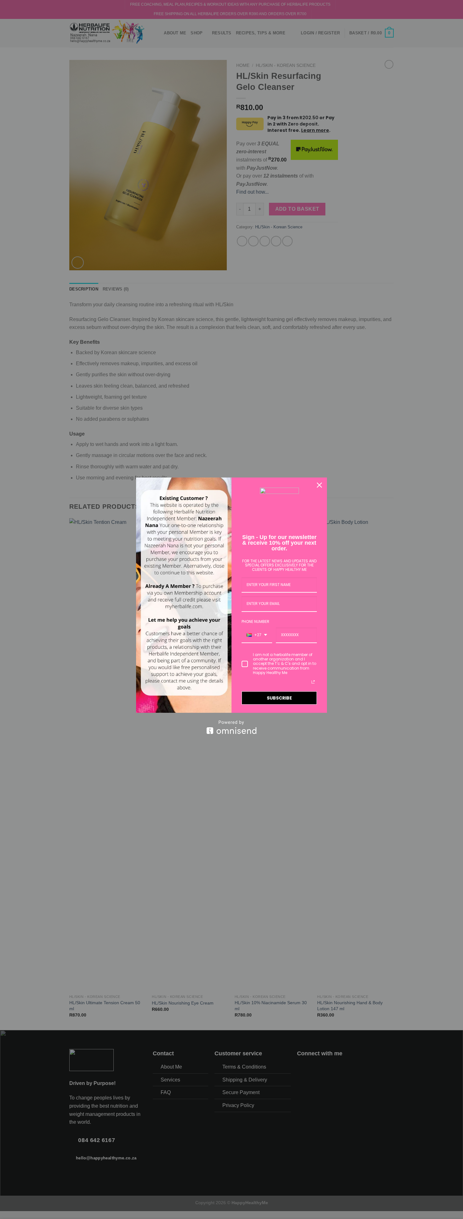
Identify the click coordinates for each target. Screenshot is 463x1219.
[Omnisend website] (231, 727)
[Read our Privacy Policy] (313, 682)
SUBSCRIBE (279, 698)
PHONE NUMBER (255, 621)
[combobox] (257, 635)
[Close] (319, 485)
